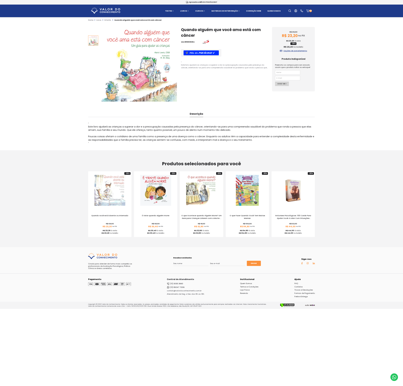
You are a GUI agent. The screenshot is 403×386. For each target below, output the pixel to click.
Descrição (196, 114)
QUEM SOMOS (274, 11)
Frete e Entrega (301, 296)
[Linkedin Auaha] (314, 263)
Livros (98, 20)
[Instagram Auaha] (308, 263)
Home (90, 20)
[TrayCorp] (312, 305)
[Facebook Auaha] (302, 264)
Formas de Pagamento (304, 293)
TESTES (168, 11)
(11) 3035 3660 (176, 283)
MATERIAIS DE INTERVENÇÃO (224, 11)
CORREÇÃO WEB (253, 11)
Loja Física (245, 290)
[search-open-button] (289, 10)
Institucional (247, 279)
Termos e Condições (249, 286)
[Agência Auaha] (307, 305)
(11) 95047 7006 (177, 287)
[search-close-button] (397, 13)
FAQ (296, 283)
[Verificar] (287, 306)
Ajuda (297, 279)
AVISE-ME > (282, 84)
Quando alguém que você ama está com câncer (138, 20)
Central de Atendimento (180, 279)
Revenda (244, 293)
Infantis (107, 20)
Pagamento (94, 279)
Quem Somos (246, 283)
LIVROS (183, 11)
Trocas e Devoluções (303, 290)
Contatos (298, 286)
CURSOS (199, 11)
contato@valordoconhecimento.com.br (184, 290)
